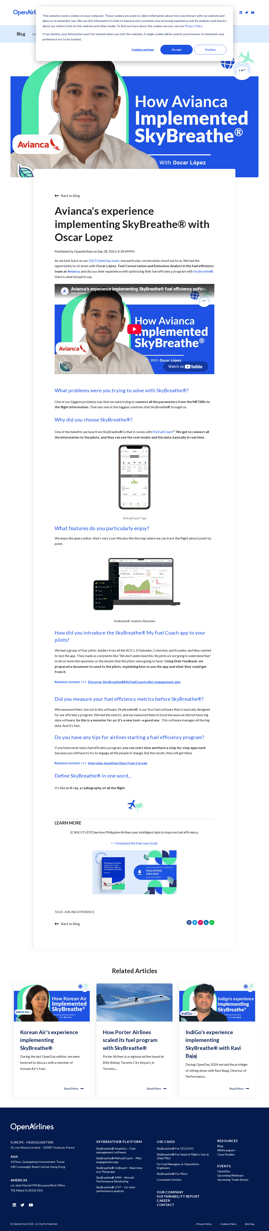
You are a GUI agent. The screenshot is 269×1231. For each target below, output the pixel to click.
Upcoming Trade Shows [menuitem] (232, 1179)
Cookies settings (143, 49)
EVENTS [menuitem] (224, 1166)
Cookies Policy (228, 1224)
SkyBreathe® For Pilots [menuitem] (172, 1173)
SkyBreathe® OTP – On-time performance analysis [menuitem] (115, 1189)
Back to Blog (70, 195)
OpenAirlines (84, 251)
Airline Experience (79, 912)
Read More (71, 1088)
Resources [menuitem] (227, 1141)
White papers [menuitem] (226, 1150)
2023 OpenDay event (104, 260)
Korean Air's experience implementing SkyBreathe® (49, 1040)
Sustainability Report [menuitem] (178, 1196)
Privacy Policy (193, 26)
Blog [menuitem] (220, 1146)
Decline (210, 49)
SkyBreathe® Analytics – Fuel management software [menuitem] (115, 1150)
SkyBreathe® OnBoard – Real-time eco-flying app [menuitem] (119, 1169)
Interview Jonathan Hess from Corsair (118, 763)
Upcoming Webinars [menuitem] (230, 1175)
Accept (177, 49)
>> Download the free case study (134, 843)
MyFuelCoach (163, 432)
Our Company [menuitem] (170, 1192)
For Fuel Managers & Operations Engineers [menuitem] (178, 1166)
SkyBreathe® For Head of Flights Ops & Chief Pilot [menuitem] (183, 1156)
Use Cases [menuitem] (166, 1142)
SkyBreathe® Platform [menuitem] (119, 1142)
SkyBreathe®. (203, 271)
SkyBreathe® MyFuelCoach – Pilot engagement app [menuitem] (119, 1160)
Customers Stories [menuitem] (169, 1179)
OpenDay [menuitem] (223, 1171)
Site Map (249, 1224)
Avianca (73, 271)
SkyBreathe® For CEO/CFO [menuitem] (175, 1148)
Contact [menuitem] (165, 1205)
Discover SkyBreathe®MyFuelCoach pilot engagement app (134, 682)
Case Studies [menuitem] (226, 1154)
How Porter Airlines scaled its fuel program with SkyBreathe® (130, 1040)
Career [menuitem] (163, 1200)
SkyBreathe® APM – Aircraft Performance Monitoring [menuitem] (115, 1179)
